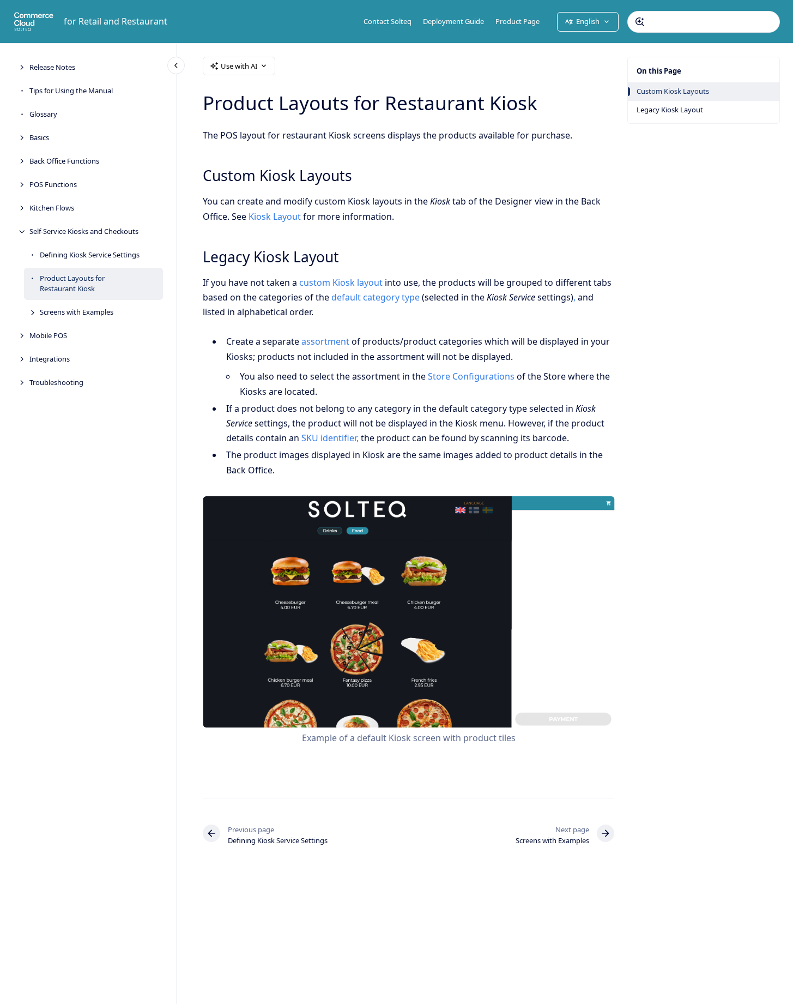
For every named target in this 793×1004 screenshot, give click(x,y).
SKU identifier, (330, 438)
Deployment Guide (453, 21)
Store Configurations (471, 376)
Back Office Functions (64, 161)
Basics (39, 137)
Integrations (49, 359)
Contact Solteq (387, 21)
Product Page (517, 21)
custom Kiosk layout (341, 282)
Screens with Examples (76, 312)
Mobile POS (48, 335)
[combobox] (703, 21)
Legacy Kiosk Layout (670, 110)
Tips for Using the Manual (71, 90)
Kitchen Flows (51, 208)
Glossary (43, 114)
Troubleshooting (56, 382)
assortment (325, 341)
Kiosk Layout (275, 217)
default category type (375, 297)
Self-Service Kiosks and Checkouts (83, 231)
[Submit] (640, 22)
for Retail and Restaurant (115, 21)
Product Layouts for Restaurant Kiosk (72, 283)
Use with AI (239, 66)
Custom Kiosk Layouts (673, 91)
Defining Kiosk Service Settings (90, 255)
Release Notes (52, 67)
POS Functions (53, 184)
